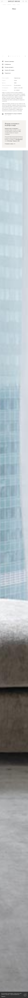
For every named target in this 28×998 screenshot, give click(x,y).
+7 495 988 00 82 (18, 139)
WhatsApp (9, 141)
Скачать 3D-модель (9, 70)
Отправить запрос (9, 143)
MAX (18, 141)
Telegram (15, 141)
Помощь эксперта (9, 67)
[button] (25, 56)
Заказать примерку (9, 61)
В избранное (8, 64)
